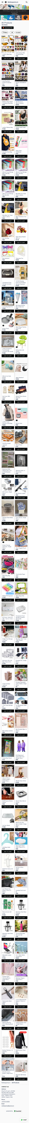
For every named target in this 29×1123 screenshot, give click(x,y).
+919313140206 (6, 1101)
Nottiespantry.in (13, 2)
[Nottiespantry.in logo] (6, 2)
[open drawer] (2, 2)
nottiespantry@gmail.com (8, 1105)
